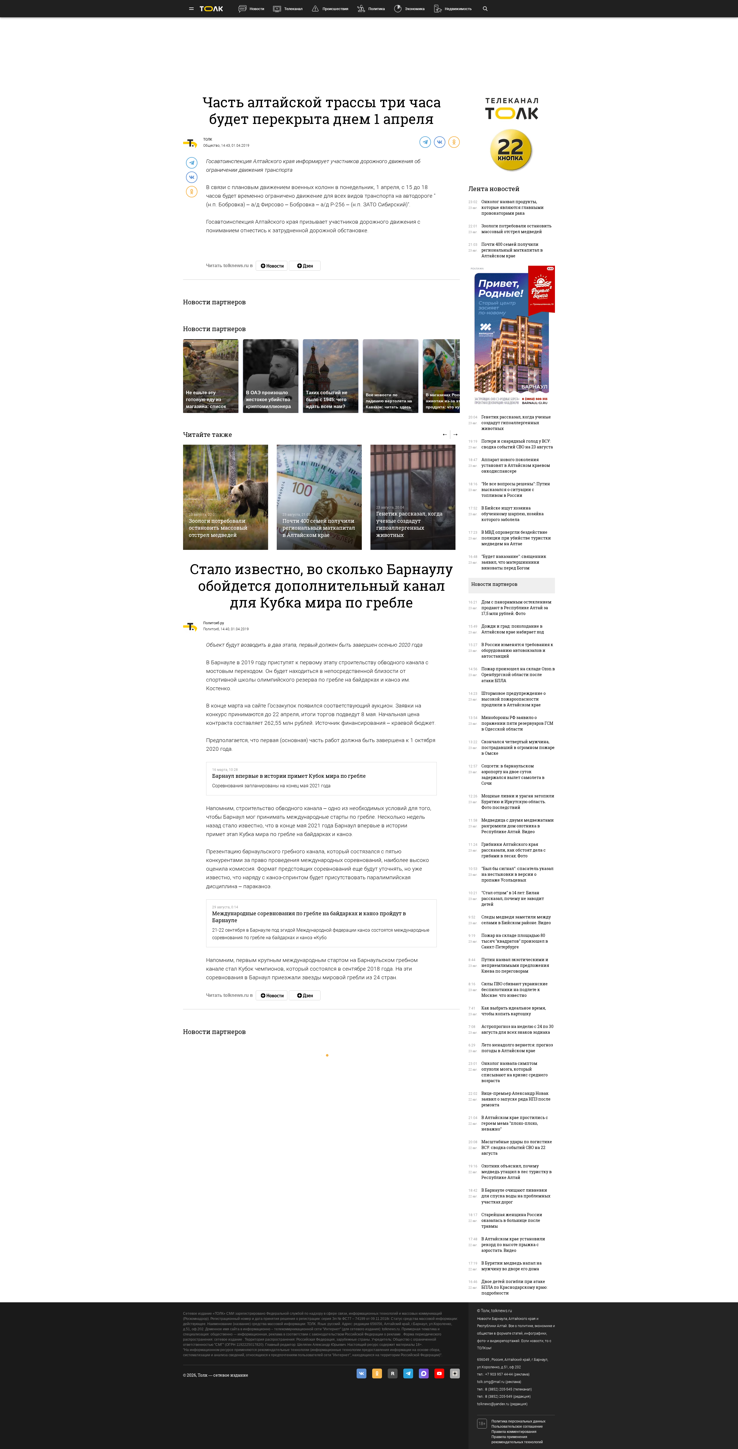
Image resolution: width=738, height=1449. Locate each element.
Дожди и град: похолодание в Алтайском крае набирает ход (512, 629)
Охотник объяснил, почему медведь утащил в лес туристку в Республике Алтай (516, 1171)
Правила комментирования (514, 1432)
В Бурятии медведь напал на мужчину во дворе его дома (511, 1265)
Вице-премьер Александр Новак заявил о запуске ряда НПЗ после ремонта (516, 1098)
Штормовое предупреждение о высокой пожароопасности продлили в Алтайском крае (513, 698)
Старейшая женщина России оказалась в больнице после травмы (511, 1220)
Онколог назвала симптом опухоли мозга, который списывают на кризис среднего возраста (514, 1072)
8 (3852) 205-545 (498, 1389)
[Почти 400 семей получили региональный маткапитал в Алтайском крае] (319, 497)
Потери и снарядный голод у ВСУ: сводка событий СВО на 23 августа (517, 444)
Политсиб (211, 629)
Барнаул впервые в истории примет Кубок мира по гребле (289, 775)
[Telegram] (425, 142)
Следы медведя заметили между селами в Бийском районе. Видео (516, 919)
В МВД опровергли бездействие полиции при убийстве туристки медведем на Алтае (516, 537)
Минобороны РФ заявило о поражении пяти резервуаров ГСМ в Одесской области (517, 723)
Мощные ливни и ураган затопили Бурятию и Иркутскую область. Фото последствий (517, 801)
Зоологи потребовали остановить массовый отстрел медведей (218, 527)
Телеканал (293, 9)
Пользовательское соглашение (517, 1427)
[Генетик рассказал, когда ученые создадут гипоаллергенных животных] (412, 497)
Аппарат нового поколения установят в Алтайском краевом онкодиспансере (515, 465)
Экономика (415, 9)
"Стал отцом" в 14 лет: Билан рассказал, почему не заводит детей (512, 898)
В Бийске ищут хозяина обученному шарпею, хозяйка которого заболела (512, 513)
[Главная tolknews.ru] (211, 8)
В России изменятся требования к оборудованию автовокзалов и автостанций (517, 650)
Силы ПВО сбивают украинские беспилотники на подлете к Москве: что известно (514, 989)
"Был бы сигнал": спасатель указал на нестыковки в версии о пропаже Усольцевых (517, 874)
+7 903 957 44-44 (499, 1374)
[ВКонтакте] (439, 142)
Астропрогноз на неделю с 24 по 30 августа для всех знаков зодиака (517, 1029)
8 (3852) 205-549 (498, 1397)
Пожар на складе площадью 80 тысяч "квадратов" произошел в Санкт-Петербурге (514, 941)
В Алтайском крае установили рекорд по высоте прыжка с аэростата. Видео (513, 1244)
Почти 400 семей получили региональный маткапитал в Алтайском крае (319, 527)
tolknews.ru (501, 1310)
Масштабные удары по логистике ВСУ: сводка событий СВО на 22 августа (516, 1147)
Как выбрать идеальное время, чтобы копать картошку (513, 1010)
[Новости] (271, 266)
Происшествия (335, 9)
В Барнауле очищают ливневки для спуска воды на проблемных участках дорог (515, 1195)
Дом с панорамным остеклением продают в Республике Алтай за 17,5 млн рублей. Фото (516, 607)
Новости (257, 9)
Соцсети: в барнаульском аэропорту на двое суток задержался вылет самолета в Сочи (513, 774)
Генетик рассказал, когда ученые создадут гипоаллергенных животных (409, 524)
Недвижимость (458, 9)
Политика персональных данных (518, 1421)
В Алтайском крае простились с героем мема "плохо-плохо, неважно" (514, 1123)
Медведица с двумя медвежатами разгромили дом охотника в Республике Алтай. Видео (517, 825)
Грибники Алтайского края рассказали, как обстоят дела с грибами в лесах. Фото (513, 850)
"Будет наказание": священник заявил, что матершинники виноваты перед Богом (513, 562)
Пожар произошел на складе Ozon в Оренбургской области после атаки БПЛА (518, 674)
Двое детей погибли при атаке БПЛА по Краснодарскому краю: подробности (514, 1287)
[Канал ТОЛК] (305, 266)
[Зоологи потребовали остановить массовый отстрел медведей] (225, 497)
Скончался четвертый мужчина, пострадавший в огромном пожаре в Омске (518, 747)
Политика (376, 9)
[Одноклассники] (454, 142)
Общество (211, 146)
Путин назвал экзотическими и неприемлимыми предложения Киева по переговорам (515, 965)
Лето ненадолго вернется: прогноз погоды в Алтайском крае (517, 1047)
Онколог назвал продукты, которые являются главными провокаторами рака (512, 207)
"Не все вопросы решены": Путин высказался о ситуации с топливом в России (515, 489)
